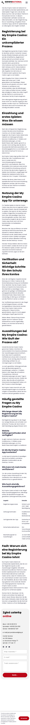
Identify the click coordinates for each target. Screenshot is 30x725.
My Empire (8, 8)
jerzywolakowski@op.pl (15, 632)
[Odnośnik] (11, 2)
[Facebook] (3, 647)
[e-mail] (9, 647)
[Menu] (26, 2)
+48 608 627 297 (13, 629)
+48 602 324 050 (14, 626)
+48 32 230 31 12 (12, 624)
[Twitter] (6, 647)
